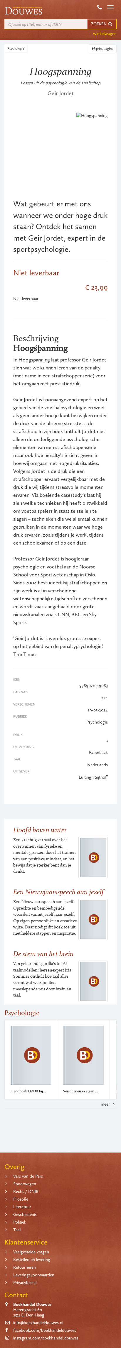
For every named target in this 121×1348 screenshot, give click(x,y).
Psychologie (15, 48)
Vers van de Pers (28, 1176)
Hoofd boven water (40, 830)
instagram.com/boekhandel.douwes (45, 1338)
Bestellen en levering (31, 1259)
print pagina (104, 49)
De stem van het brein (43, 953)
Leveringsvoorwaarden (33, 1275)
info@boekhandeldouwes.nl (38, 1322)
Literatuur (22, 1206)
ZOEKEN (99, 24)
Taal (17, 1229)
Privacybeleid (25, 1282)
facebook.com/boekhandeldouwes (44, 1330)
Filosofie (20, 1199)
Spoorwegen (24, 1183)
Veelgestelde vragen (31, 1252)
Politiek (19, 1222)
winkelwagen (105, 33)
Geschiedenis (25, 1214)
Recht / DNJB (25, 1191)
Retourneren (24, 1267)
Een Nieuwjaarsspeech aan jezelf (58, 891)
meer (106, 1104)
